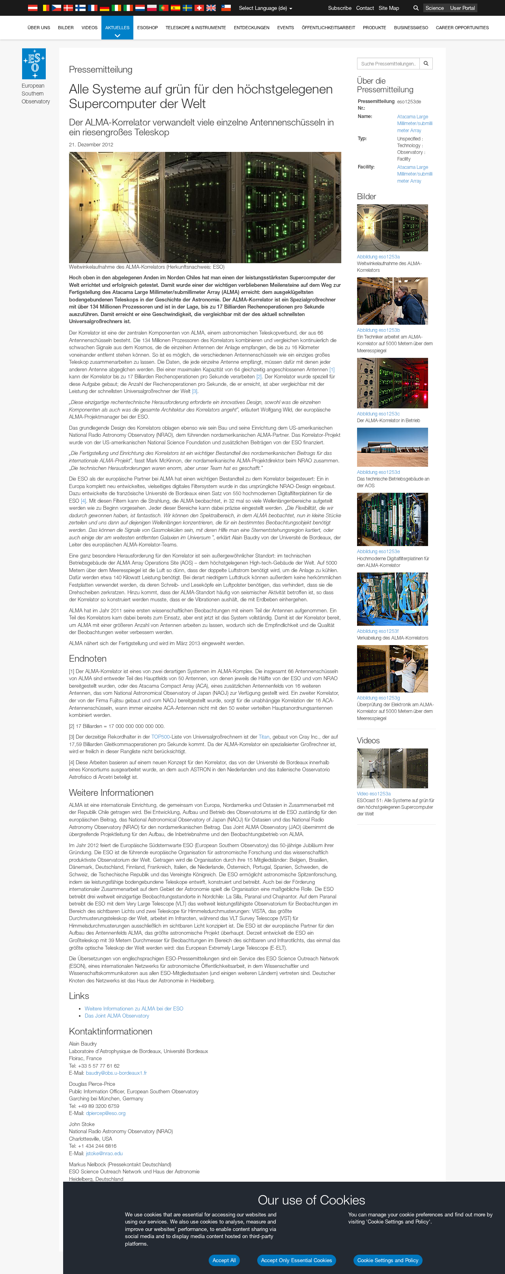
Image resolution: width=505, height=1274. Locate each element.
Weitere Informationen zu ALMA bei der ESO (134, 1008)
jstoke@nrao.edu (104, 1153)
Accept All (224, 1260)
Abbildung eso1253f (377, 631)
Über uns (39, 27)
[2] (259, 376)
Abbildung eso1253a (378, 257)
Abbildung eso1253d (378, 472)
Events (285, 27)
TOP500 (161, 736)
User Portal (462, 8)
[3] (194, 391)
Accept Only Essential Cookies (296, 1260)
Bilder (66, 27)
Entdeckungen (251, 27)
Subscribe (340, 8)
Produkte (374, 27)
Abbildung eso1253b (378, 330)
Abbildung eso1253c (378, 414)
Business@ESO (411, 27)
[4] (83, 501)
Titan (264, 736)
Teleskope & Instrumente (196, 27)
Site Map (389, 8)
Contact (365, 8)
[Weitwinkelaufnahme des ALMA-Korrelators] (205, 207)
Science (435, 8)
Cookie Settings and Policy (388, 1260)
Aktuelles (117, 27)
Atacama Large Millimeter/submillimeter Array (414, 123)
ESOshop (147, 27)
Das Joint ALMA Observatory (117, 1015)
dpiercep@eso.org (105, 1113)
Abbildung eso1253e (378, 551)
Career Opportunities (462, 27)
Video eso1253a (374, 794)
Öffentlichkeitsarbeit (328, 27)
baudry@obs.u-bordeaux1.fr (116, 1073)
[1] (332, 369)
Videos (89, 27)
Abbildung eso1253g (378, 698)
